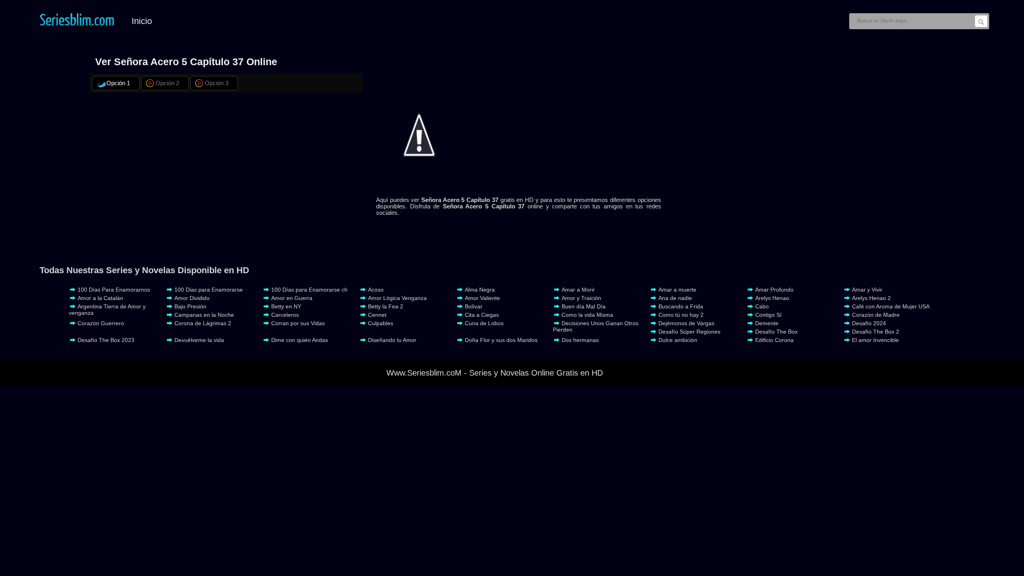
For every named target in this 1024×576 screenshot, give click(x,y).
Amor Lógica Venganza (397, 298)
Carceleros (285, 315)
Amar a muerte (677, 289)
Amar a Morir (578, 289)
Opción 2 (167, 83)
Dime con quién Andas (299, 340)
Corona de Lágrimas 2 (202, 323)
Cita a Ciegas (482, 315)
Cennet (377, 315)
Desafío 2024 (869, 323)
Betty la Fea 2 (385, 306)
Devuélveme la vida (199, 340)
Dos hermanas (580, 340)
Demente (766, 323)
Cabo (762, 306)
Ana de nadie (675, 298)
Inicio (142, 21)
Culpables (380, 323)
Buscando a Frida (680, 306)
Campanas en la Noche (204, 315)
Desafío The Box (776, 331)
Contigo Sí (768, 315)
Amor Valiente (482, 298)
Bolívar (473, 306)
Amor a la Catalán (100, 298)
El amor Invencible (875, 340)
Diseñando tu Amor (392, 340)
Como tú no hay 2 (681, 315)
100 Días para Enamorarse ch (309, 289)
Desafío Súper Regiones (689, 331)
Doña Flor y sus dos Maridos (501, 340)
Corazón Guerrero (101, 323)
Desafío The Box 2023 (106, 340)
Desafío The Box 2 (875, 331)
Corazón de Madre (876, 315)
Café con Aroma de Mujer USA (891, 306)
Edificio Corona (774, 340)
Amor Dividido (192, 298)
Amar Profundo (774, 289)
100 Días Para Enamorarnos (114, 289)
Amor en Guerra (291, 298)
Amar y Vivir (867, 289)
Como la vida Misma (587, 315)
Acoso (376, 289)
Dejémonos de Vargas (686, 323)
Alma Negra (480, 289)
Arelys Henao (772, 298)
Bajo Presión (190, 306)
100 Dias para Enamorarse (208, 289)
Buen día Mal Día (584, 306)
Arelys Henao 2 (871, 298)
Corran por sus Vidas (298, 323)
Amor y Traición (581, 298)
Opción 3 (216, 83)
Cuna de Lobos (484, 323)
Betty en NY (286, 306)
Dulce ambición (677, 340)
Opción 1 (118, 83)
